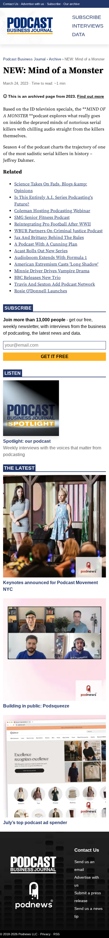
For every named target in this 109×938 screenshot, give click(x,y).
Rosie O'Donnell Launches (40, 291)
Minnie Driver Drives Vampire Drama (51, 271)
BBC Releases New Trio (37, 277)
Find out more (90, 96)
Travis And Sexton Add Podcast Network (54, 284)
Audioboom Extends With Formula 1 (50, 257)
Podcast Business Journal (24, 59)
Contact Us (10, 4)
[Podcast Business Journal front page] (31, 26)
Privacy (45, 934)
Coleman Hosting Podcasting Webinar (52, 211)
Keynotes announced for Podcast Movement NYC (50, 586)
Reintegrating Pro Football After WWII (52, 224)
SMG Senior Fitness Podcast (42, 217)
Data (78, 34)
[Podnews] (34, 908)
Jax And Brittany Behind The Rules (49, 237)
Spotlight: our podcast (27, 441)
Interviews (87, 26)
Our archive (71, 4)
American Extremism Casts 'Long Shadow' (56, 264)
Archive (55, 59)
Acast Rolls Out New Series (41, 251)
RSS (56, 934)
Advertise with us (32, 4)
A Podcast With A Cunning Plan (45, 244)
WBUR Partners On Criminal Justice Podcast (58, 231)
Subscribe (54, 4)
